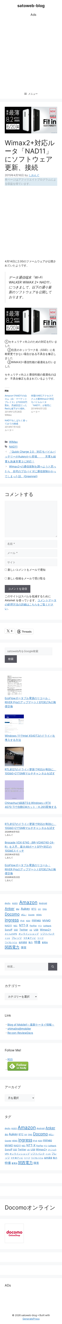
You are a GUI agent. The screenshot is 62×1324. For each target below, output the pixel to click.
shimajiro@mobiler (19, 1028)
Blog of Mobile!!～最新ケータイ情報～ (30, 1024)
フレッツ (17, 937)
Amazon (28, 902)
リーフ (40, 938)
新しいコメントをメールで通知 (26, 569)
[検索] (52, 967)
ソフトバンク (47, 933)
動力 (31, 942)
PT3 (40, 926)
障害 (23, 947)
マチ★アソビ (29, 938)
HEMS (39, 915)
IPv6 (22, 920)
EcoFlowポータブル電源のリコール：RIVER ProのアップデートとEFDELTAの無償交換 (30, 702)
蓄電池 (45, 942)
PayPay (33, 925)
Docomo (12, 914)
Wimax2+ (45, 929)
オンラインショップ (29, 934)
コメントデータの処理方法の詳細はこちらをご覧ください (30, 604)
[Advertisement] (31, 53)
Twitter (23, 929)
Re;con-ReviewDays (20, 1032)
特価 (37, 942)
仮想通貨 (23, 942)
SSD (16, 930)
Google (31, 915)
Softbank (47, 925)
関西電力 (12, 947)
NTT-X (23, 925)
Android (43, 903)
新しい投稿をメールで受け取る (26, 578)
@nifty (7, 903)
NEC (15, 925)
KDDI (28, 921)
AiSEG (15, 903)
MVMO (46, 920)
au (17, 908)
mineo (36, 920)
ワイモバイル (11, 942)
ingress (12, 919)
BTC (33, 908)
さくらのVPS (11, 934)
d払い (24, 915)
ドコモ (7, 938)
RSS (10, 1059)
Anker (9, 908)
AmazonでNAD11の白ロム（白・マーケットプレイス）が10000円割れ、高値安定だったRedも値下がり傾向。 (16, 402)
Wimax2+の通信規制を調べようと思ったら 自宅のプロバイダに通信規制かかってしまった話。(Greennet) (30, 471)
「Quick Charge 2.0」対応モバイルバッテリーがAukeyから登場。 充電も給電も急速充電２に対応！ (30, 456)
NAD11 (13, 446)
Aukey (25, 909)
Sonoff (8, 929)
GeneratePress (31, 1318)
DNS (45, 909)
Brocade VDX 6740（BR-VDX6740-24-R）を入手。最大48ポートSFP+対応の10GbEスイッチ (30, 846)
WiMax (13, 441)
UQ (30, 930)
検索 (11, 659)
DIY (39, 909)
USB (36, 929)
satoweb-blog (31, 5)
